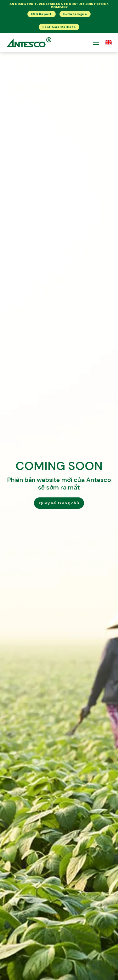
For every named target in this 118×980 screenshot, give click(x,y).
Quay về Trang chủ (59, 503)
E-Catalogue (75, 14)
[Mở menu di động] (96, 42)
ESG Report (41, 14)
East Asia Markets (59, 27)
